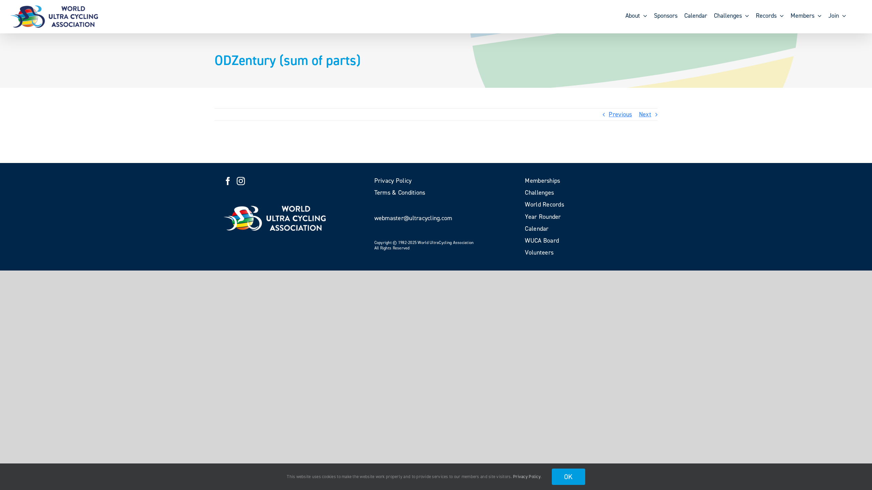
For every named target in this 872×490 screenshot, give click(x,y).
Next (645, 114)
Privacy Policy (527, 476)
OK (568, 476)
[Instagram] (240, 181)
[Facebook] (227, 181)
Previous (620, 114)
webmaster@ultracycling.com (413, 218)
